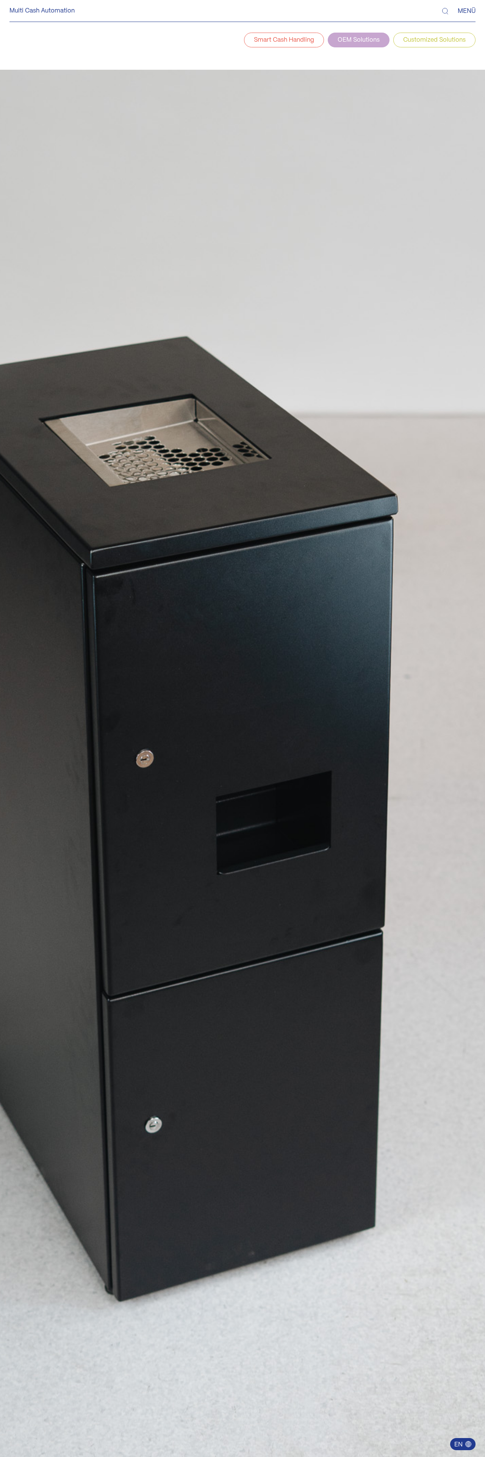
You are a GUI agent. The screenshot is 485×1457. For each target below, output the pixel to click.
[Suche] (445, 11)
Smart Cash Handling (284, 40)
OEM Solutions (359, 40)
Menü (467, 11)
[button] (462, 1444)
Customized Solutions (434, 40)
